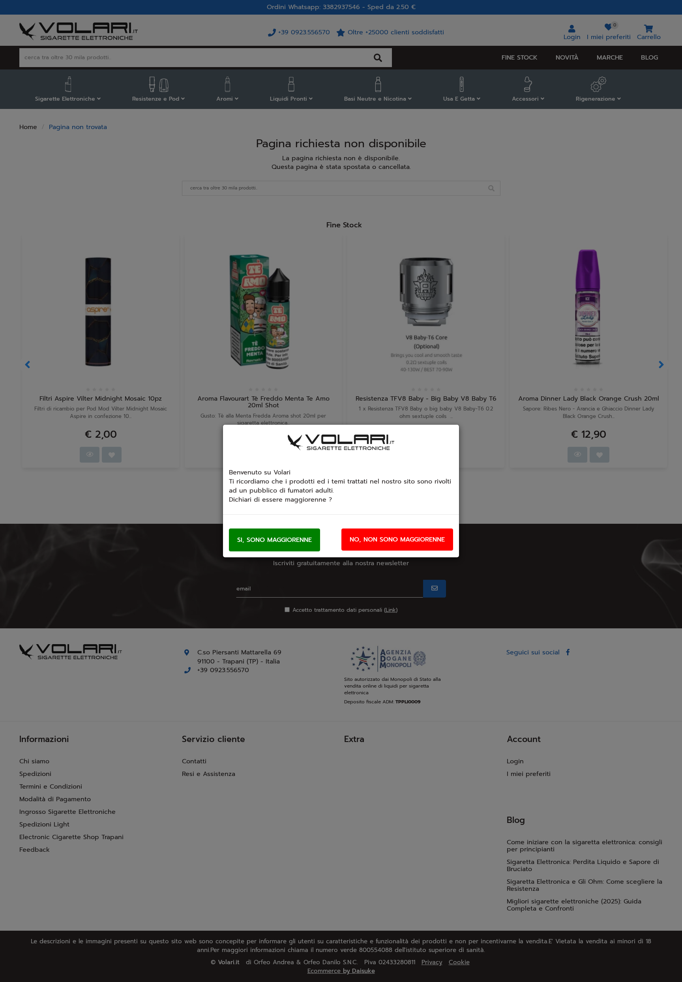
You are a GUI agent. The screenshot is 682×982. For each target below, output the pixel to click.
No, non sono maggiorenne (397, 539)
